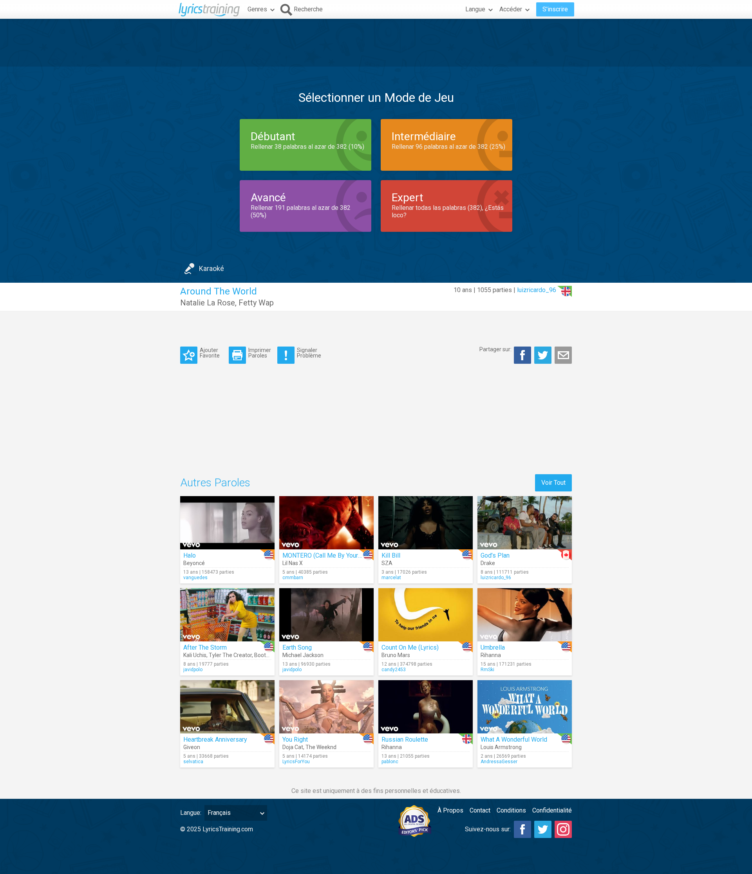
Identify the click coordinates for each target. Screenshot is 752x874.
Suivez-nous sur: (488, 829)
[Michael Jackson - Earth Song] (326, 614)
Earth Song (297, 647)
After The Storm (205, 647)
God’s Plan (495, 555)
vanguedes (195, 577)
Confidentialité (552, 810)
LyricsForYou (296, 761)
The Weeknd (321, 747)
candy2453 (393, 669)
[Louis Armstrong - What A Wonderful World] (524, 706)
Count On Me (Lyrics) (410, 647)
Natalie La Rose (207, 302)
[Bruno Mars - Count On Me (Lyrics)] (425, 614)
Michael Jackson (303, 655)
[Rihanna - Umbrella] (524, 614)
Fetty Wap (256, 302)
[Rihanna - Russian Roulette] (425, 706)
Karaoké (211, 268)
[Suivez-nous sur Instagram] (563, 829)
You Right (295, 739)
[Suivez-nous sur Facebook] (522, 829)
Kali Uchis (194, 655)
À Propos (450, 810)
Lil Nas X (292, 563)
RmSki (487, 669)
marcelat (391, 577)
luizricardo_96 (536, 290)
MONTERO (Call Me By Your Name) (330, 555)
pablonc (389, 761)
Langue (475, 9)
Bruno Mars (395, 655)
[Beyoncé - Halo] (227, 522)
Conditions (511, 810)
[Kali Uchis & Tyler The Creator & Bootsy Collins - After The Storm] (227, 614)
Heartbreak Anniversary (215, 739)
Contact (480, 810)
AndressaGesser (499, 761)
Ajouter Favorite (210, 352)
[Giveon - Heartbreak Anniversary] (227, 706)
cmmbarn (292, 577)
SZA (386, 563)
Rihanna (491, 655)
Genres (257, 9)
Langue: (190, 812)
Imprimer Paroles (259, 352)
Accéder (510, 9)
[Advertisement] (376, 42)
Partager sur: (495, 349)
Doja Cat (292, 747)
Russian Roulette (404, 739)
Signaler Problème (309, 352)
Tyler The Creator (230, 655)
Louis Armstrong (501, 747)
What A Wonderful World (514, 739)
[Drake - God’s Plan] (524, 522)
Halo (189, 555)
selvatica (193, 761)
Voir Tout (553, 482)
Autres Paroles (215, 482)
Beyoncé (194, 563)
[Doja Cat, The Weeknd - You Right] (326, 706)
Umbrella (493, 647)
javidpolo (192, 669)
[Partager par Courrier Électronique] (563, 355)
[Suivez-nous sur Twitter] (542, 829)
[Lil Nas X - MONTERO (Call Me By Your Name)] (326, 522)
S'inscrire (555, 9)
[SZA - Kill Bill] (425, 522)
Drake (488, 563)
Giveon (191, 747)
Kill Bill (390, 555)
